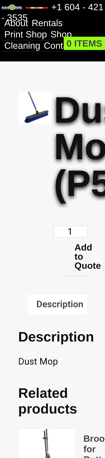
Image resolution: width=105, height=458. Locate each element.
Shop (62, 34)
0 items (84, 43)
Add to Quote (81, 256)
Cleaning (22, 45)
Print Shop (25, 34)
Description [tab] (60, 304)
